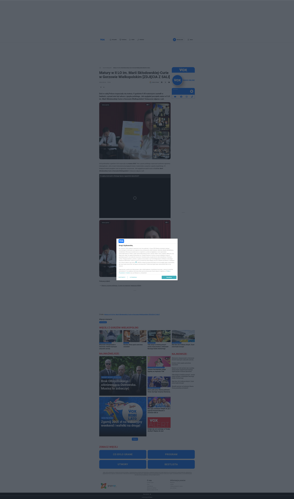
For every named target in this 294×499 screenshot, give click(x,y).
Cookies (128, 272)
